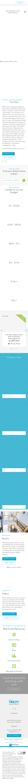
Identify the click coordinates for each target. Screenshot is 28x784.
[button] (8, 153)
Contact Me (8, 153)
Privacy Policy (13, 740)
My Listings (8, 158)
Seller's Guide (9, 614)
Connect (20, 2)
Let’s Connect (14, 689)
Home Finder (9, 563)
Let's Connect (14, 735)
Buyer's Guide (9, 558)
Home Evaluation (11, 618)
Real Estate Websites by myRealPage (14, 742)
